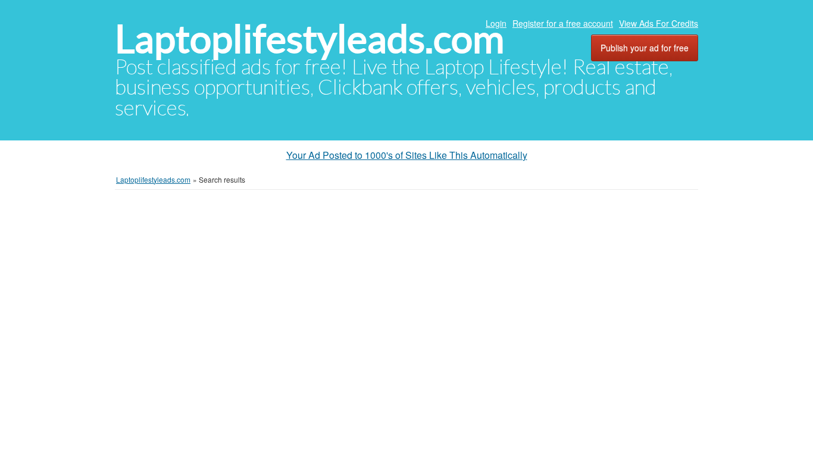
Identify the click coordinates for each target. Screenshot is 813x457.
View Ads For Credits (658, 23)
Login (496, 23)
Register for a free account (562, 23)
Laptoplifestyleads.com (309, 39)
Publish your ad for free (645, 48)
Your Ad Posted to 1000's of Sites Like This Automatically (406, 155)
